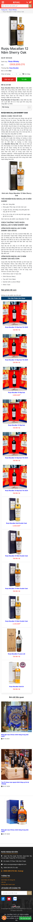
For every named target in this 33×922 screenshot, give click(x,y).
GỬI (29, 893)
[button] (28, 107)
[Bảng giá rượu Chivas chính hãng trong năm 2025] (16, 717)
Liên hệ (3, 882)
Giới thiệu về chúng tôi (8, 880)
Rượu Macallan (14, 68)
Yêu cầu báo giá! (25, 918)
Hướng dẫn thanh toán (8, 884)
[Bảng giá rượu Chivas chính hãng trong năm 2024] (16, 813)
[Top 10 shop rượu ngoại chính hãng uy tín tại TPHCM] (16, 765)
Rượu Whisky (13, 10)
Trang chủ (4, 10)
